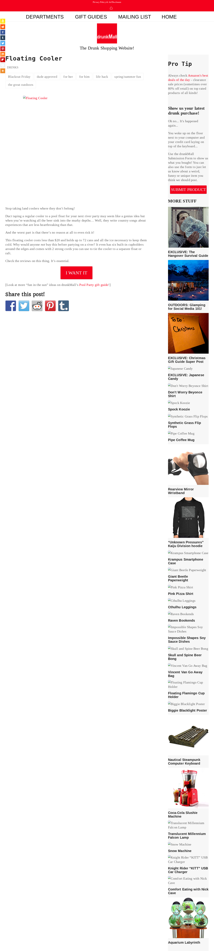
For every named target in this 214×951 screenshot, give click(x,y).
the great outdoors (20, 84)
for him (84, 76)
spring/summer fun (127, 76)
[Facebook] (2, 32)
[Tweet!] (24, 305)
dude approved (47, 76)
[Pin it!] (50, 305)
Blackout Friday (19, 76)
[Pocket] (2, 65)
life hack (102, 76)
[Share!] (10, 305)
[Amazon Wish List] (2, 21)
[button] (188, 17)
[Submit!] (37, 305)
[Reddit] (2, 26)
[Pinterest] (2, 48)
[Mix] (2, 54)
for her (68, 76)
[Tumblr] (2, 37)
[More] (2, 70)
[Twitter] (2, 43)
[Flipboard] (2, 59)
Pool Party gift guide (93, 285)
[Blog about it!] (63, 305)
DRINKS (12, 67)
